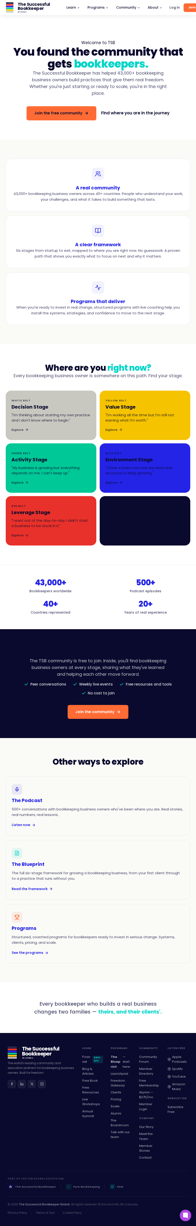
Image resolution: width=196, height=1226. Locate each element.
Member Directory (146, 1071)
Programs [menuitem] (96, 7)
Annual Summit (88, 1113)
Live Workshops (91, 1101)
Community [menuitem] (126, 7)
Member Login (145, 1106)
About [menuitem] (153, 7)
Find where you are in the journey (135, 113)
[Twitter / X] (32, 1084)
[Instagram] (42, 1084)
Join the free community (58, 113)
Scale (115, 1106)
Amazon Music (178, 1086)
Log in (174, 7)
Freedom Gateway (118, 1083)
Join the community (94, 712)
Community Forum (148, 1059)
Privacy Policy (17, 1213)
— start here (120, 1062)
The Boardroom (120, 1122)
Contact (145, 1157)
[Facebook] (12, 1084)
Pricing (116, 1099)
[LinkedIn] (22, 1084)
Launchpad (119, 1073)
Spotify (177, 1069)
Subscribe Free (175, 1109)
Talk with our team (120, 1134)
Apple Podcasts (179, 1059)
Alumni (116, 1113)
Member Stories (145, 1148)
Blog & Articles (88, 1071)
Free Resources (90, 1090)
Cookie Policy (72, 1213)
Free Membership (149, 1083)
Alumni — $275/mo (146, 1094)
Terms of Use (45, 1213)
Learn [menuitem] (71, 7)
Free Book (90, 1080)
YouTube (179, 1076)
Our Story (146, 1127)
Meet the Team (146, 1136)
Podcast (91, 1059)
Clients (116, 1092)
